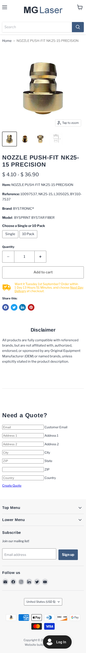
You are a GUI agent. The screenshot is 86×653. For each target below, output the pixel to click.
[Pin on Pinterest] (31, 307)
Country (50, 478)
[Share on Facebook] (5, 307)
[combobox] (37, 27)
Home (7, 41)
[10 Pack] (29, 239)
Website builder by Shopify (43, 644)
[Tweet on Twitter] (14, 307)
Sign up (68, 555)
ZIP (47, 469)
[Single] (10, 239)
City (47, 452)
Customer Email (56, 427)
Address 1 (51, 435)
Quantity (8, 247)
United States (41, 601)
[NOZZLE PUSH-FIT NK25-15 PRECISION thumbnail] (9, 139)
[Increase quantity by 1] (41, 257)
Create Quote (11, 485)
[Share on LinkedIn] (22, 307)
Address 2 (52, 444)
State (48, 461)
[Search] (78, 27)
